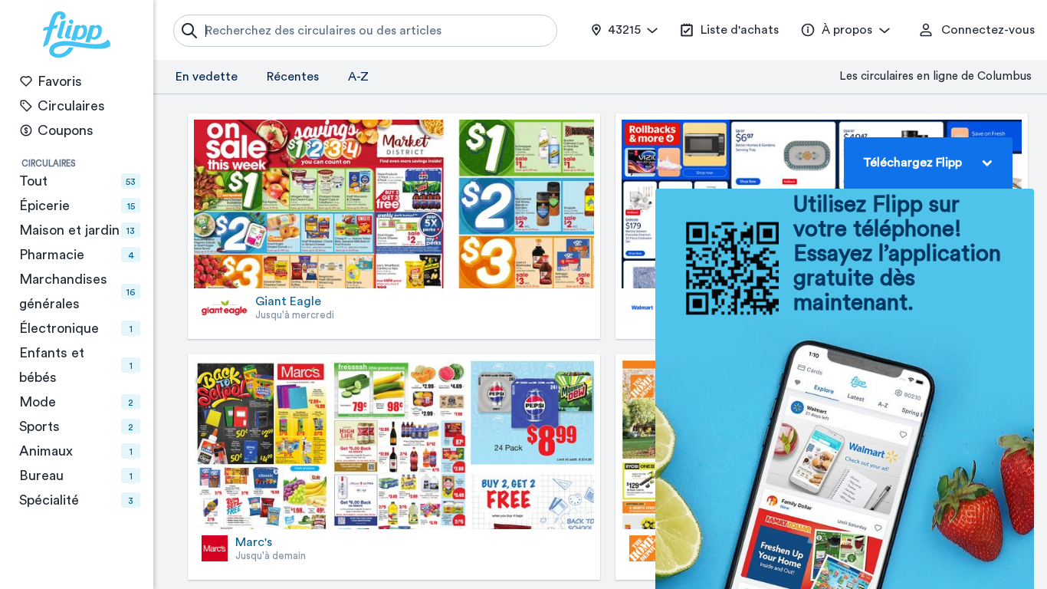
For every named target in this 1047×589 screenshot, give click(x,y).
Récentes (293, 77)
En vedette (207, 77)
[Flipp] (77, 34)
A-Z (358, 77)
